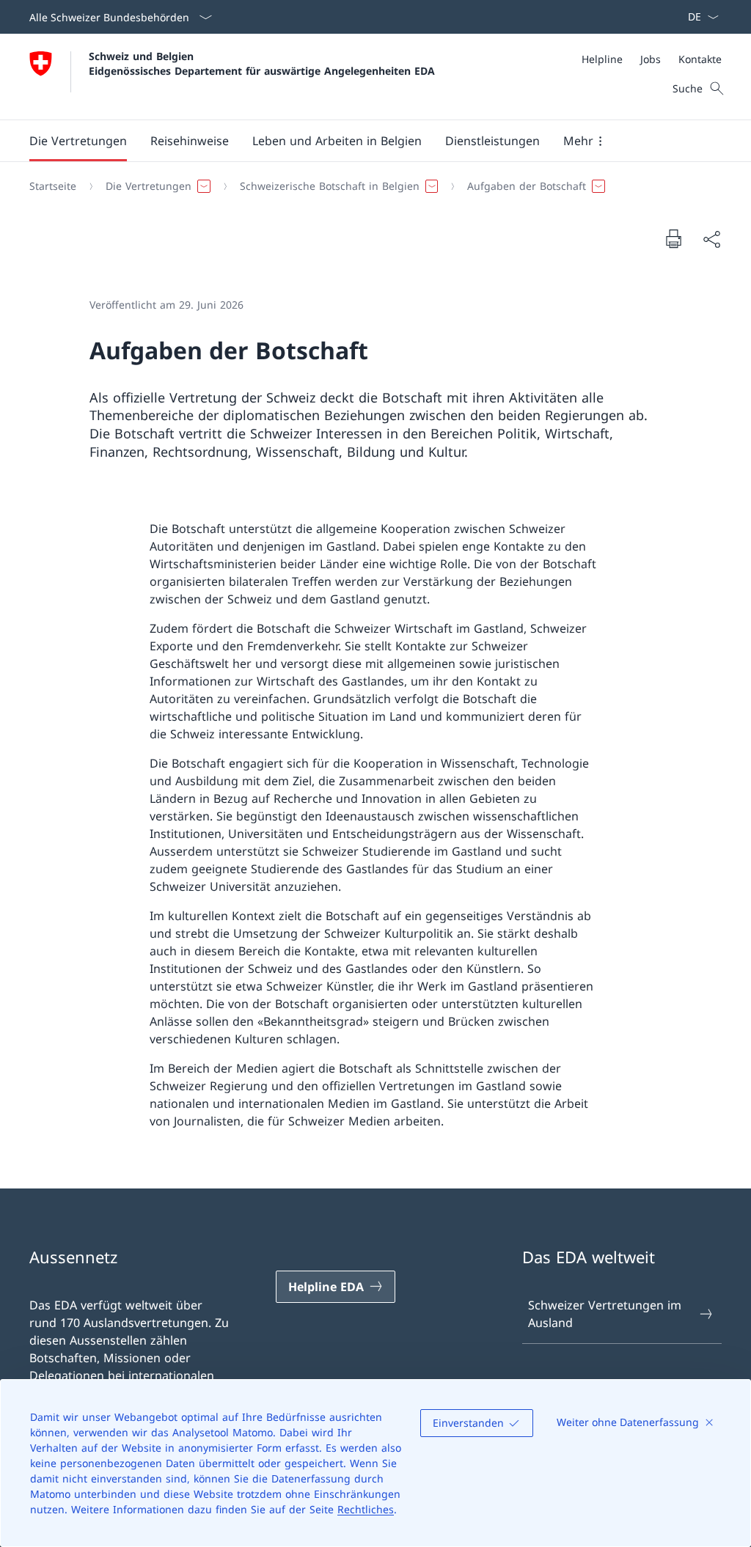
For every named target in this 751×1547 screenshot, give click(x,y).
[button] (78, 140)
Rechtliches (365, 1509)
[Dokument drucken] (673, 238)
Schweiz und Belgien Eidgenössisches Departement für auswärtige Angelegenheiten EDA (262, 63)
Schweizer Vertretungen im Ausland (604, 1314)
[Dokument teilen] (711, 239)
